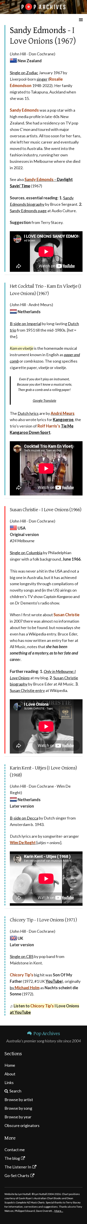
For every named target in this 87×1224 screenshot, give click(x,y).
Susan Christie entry (27, 690)
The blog (12, 1158)
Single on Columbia (26, 552)
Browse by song (18, 1108)
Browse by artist (18, 1099)
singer (42, 79)
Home (9, 1065)
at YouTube (20, 1012)
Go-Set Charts (16, 1175)
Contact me (14, 1149)
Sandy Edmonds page (28, 210)
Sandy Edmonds (38, 30)
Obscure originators (21, 1125)
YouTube (54, 981)
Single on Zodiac (24, 72)
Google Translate (44, 400)
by (24, 987)
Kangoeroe (63, 419)
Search (15, 1090)
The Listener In (17, 1166)
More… (58, 1210)
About (9, 1073)
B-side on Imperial (25, 323)
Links (9, 1082)
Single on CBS (21, 956)
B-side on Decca (24, 818)
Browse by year (17, 1116)
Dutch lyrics (28, 413)
